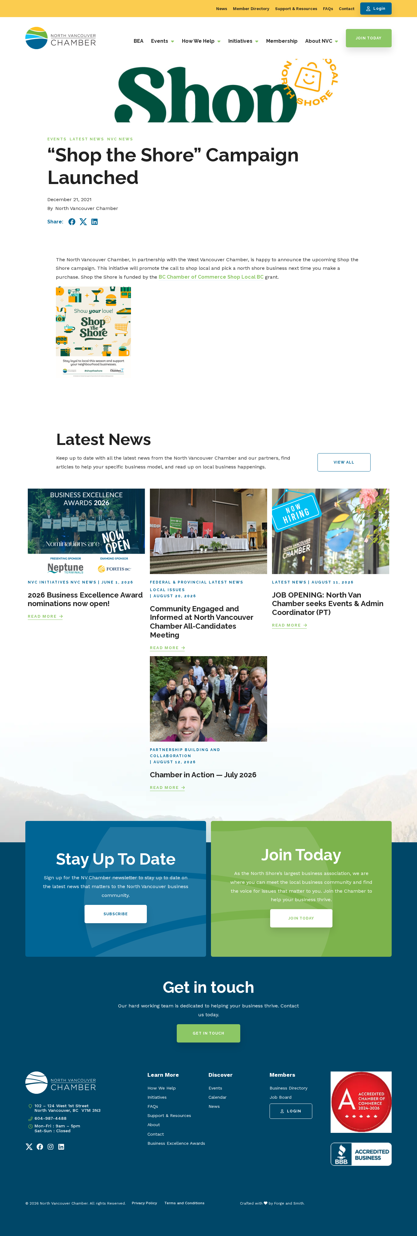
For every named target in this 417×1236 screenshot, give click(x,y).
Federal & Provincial (178, 582)
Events (160, 41)
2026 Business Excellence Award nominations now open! (85, 599)
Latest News (87, 139)
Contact (346, 8)
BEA (138, 41)
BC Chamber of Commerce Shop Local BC (211, 277)
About (153, 1124)
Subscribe (115, 914)
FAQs (328, 8)
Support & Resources (296, 8)
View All (344, 462)
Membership (282, 41)
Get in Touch (208, 1033)
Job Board (281, 1097)
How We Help (199, 41)
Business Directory (288, 1088)
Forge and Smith (289, 1203)
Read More (42, 616)
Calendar (218, 1097)
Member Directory (251, 8)
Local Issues (167, 590)
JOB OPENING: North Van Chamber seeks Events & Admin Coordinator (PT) (327, 604)
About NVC (319, 41)
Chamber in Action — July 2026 (203, 774)
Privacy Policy (144, 1203)
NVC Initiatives (48, 582)
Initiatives (241, 41)
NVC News (120, 139)
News (221, 8)
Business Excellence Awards (176, 1143)
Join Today (369, 38)
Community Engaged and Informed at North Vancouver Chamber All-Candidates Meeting (201, 621)
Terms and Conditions (184, 1203)
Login (379, 8)
